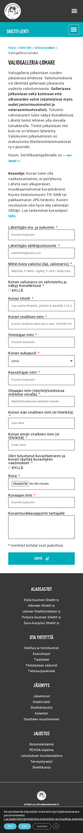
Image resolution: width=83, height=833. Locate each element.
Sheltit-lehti (25, 48)
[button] (74, 11)
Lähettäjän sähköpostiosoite (32, 246)
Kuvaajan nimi (20, 495)
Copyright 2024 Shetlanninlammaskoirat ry (41, 805)
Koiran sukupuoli (22, 353)
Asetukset (42, 826)
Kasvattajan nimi (23, 372)
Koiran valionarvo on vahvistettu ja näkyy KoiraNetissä (37, 284)
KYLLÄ (17, 290)
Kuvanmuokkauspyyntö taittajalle (36, 513)
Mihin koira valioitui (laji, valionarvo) (39, 264)
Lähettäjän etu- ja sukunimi (31, 227)
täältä (11, 216)
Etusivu (12, 48)
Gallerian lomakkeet (45, 48)
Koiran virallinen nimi (26, 317)
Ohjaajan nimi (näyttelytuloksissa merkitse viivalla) (36, 392)
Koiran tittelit (19, 299)
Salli (10, 826)
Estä (24, 826)
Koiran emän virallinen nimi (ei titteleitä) (33, 436)
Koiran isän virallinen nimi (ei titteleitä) (40, 412)
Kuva (13, 476)
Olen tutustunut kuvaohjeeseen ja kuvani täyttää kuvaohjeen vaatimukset (36, 459)
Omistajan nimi (21, 335)
